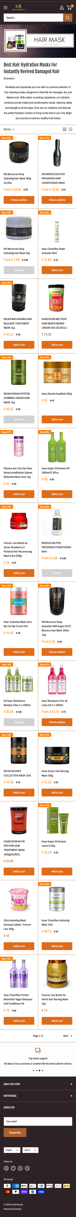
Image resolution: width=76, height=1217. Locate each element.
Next (65, 1036)
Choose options (19, 200)
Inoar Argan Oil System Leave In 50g (54, 843)
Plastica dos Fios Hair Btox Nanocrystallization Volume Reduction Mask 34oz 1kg (18, 472)
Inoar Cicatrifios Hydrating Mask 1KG (55, 922)
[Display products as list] (70, 129)
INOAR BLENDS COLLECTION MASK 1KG (17, 773)
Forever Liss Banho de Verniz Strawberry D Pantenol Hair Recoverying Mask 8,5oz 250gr (18, 549)
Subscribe (15, 1132)
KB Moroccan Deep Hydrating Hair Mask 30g (17, 251)
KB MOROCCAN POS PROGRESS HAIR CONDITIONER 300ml (53, 178)
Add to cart (57, 270)
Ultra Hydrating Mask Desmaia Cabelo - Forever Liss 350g (17, 924)
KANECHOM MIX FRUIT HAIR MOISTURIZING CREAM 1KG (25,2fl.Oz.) (54, 323)
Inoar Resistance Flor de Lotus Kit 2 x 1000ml (55, 703)
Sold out (19, 270)
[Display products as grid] (64, 129)
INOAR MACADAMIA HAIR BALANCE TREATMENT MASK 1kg (18, 323)
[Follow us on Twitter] (13, 1168)
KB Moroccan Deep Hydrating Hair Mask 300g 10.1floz (17, 178)
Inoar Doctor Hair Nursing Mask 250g (55, 773)
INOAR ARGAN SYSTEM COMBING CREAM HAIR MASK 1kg (17, 398)
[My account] (62, 8)
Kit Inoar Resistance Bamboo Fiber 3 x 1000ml (17, 703)
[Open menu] (5, 7)
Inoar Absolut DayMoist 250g (57, 394)
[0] (69, 7)
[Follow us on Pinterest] (27, 1168)
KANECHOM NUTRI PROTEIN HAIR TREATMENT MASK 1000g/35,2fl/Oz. (14, 847)
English (9, 1150)
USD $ (27, 1150)
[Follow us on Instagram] (20, 1168)
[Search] (67, 18)
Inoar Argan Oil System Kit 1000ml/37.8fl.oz (56, 470)
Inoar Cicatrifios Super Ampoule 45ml (53, 251)
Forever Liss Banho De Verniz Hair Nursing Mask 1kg (55, 999)
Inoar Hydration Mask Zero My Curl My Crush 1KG (18, 624)
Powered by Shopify (12, 1209)
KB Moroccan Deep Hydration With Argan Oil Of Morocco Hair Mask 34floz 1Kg (56, 628)
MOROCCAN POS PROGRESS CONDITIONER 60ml (56, 547)
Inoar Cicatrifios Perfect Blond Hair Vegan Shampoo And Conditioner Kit (18, 999)
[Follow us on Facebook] (6, 1168)
